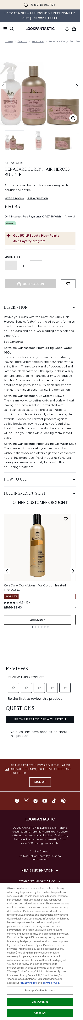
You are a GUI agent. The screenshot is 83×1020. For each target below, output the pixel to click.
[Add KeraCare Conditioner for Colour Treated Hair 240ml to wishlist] (65, 518)
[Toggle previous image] (3, 86)
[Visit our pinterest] (63, 800)
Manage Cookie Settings (40, 990)
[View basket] (74, 28)
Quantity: (13, 256)
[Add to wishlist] (68, 283)
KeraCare (38, 41)
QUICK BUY (37, 619)
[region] (40, 951)
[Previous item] (7, 571)
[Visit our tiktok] (54, 800)
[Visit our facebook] (17, 800)
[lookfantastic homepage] (40, 28)
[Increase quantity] (36, 265)
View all (70, 216)
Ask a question (37, 198)
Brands (22, 41)
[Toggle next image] (77, 86)
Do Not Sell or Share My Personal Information (40, 858)
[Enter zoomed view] (73, 118)
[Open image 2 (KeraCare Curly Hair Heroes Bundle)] (38, 140)
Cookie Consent (40, 851)
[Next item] (73, 571)
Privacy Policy (28, 982)
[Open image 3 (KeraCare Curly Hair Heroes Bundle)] (62, 140)
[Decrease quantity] (11, 265)
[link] (67, 28)
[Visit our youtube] (44, 800)
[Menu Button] (4, 28)
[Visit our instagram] (35, 800)
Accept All (40, 1012)
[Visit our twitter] (26, 800)
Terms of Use (50, 982)
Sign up (40, 782)
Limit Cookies (40, 1001)
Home (9, 41)
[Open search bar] (11, 28)
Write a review (14, 198)
